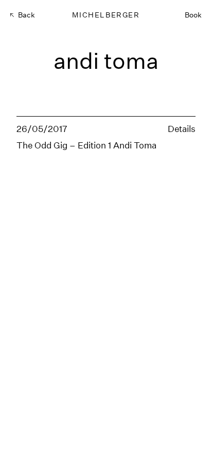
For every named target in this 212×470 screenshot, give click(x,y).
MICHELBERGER (105, 15)
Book (193, 15)
